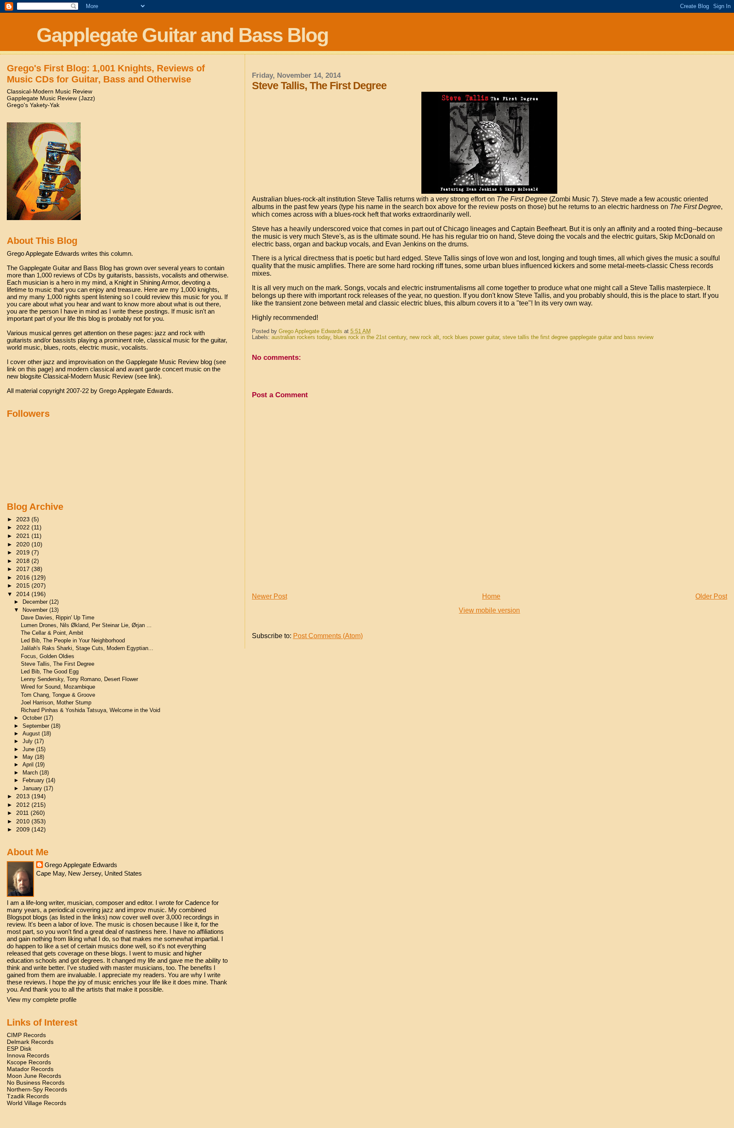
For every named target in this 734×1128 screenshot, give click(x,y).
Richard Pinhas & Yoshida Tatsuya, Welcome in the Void (90, 710)
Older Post (711, 596)
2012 (23, 804)
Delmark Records (30, 1041)
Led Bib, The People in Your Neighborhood (73, 640)
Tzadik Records (28, 1096)
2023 (23, 519)
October (33, 718)
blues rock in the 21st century (369, 337)
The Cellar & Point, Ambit (52, 633)
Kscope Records (29, 1062)
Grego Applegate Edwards (81, 864)
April (29, 764)
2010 (23, 821)
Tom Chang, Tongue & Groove (58, 695)
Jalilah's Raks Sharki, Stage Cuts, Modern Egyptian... (87, 648)
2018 (23, 560)
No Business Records (36, 1082)
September (37, 726)
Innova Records (28, 1055)
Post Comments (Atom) (328, 635)
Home (491, 596)
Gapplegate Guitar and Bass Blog (182, 35)
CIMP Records (26, 1035)
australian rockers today (300, 337)
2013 (23, 796)
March (31, 772)
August (32, 733)
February (34, 780)
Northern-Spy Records (37, 1089)
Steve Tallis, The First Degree (57, 664)
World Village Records (36, 1103)
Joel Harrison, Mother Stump (56, 702)
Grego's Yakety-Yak (33, 105)
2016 (23, 577)
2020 (23, 544)
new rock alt (424, 337)
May (29, 757)
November (36, 610)
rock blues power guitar (471, 337)
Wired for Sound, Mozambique (58, 687)
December (36, 602)
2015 (23, 585)
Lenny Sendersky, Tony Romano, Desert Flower (79, 679)
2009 (23, 829)
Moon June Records (34, 1075)
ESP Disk (19, 1048)
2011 (23, 812)
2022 (23, 527)
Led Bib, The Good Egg (50, 671)
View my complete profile (41, 999)
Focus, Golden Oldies (47, 656)
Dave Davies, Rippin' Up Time (57, 617)
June (29, 749)
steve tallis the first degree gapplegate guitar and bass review (578, 337)
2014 (23, 594)
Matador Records (30, 1069)
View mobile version (489, 610)
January (33, 788)
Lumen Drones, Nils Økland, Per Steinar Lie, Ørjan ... (86, 625)
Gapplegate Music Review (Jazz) (51, 98)
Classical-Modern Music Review (49, 91)
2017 (23, 568)
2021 (23, 535)
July (28, 741)
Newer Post (269, 596)
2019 (23, 552)
